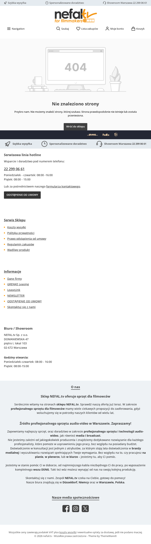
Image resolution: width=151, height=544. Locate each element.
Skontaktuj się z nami (21, 307)
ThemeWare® (108, 536)
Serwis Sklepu (15, 220)
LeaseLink (13, 290)
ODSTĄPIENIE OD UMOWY (22, 195)
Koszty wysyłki (16, 227)
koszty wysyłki (67, 532)
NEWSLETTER (16, 295)
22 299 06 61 (14, 168)
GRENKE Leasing (18, 284)
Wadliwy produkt (18, 250)
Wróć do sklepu (75, 126)
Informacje (12, 271)
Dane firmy (14, 279)
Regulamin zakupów (20, 244)
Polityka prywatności (20, 233)
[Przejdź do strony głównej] (75, 15)
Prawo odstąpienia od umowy (26, 238)
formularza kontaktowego (63, 186)
